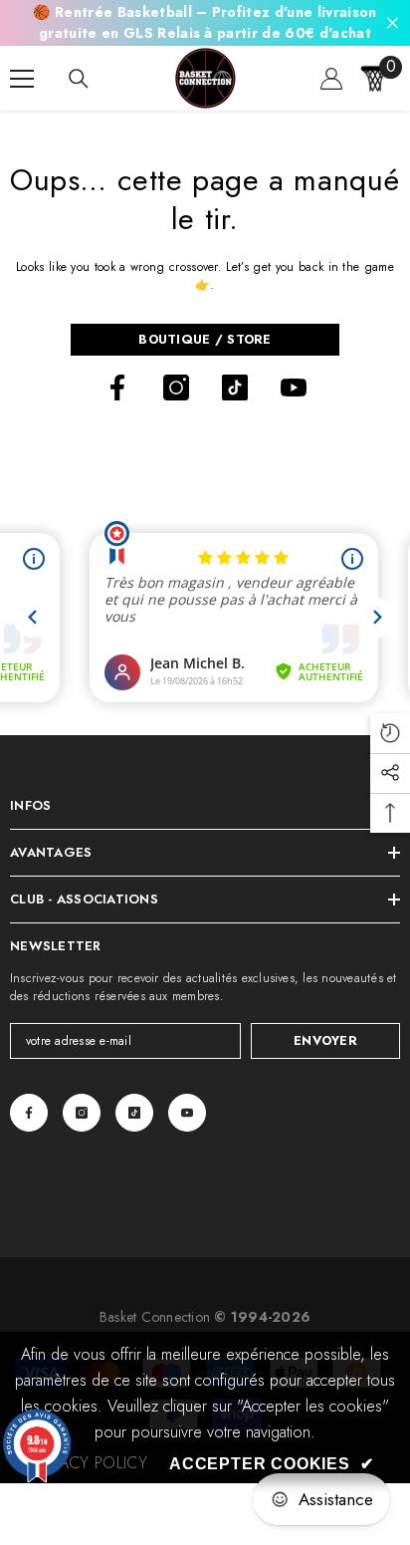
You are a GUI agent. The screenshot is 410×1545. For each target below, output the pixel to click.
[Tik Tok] (235, 387)
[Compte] (331, 79)
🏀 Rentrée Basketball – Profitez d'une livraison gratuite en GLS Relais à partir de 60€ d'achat (204, 22)
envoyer (325, 1040)
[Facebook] (117, 387)
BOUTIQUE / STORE (204, 339)
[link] (89, 1463)
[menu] (22, 79)
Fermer (392, 23)
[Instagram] (176, 387)
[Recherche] (79, 79)
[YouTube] (293, 387)
